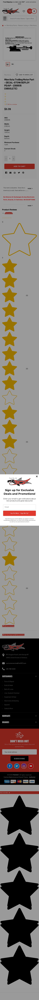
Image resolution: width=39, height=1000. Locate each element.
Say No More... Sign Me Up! (19, 513)
